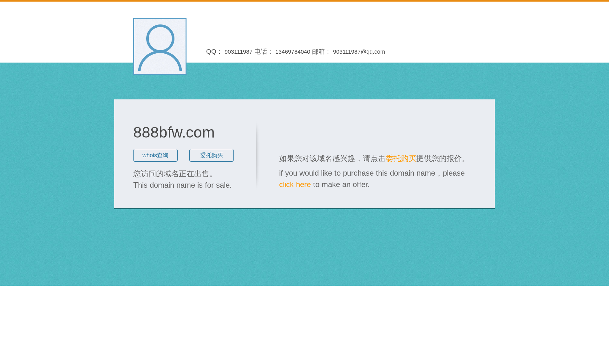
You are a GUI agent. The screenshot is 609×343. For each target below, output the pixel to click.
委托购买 (211, 155)
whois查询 (155, 155)
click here (295, 184)
